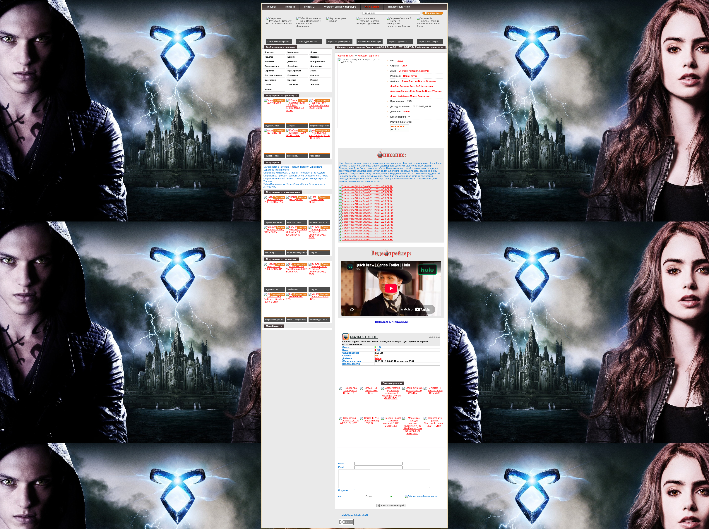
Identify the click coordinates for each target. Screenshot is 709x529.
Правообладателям (399, 7)
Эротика (314, 84)
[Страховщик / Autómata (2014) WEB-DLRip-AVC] (349, 423)
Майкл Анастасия (419, 96)
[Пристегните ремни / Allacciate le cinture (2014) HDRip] (434, 426)
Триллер (269, 57)
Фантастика (316, 66)
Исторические (317, 61)
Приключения (272, 66)
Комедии (413, 71)
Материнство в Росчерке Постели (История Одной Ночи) (293, 167)
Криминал (292, 75)
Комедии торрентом (368, 55)
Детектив (292, 61)
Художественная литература (340, 7)
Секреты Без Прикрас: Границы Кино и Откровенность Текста (295, 175)
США (404, 65)
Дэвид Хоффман (399, 96)
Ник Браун (419, 81)
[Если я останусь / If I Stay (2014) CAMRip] (412, 393)
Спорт (268, 84)
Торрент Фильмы (345, 55)
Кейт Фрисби (417, 91)
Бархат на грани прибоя (276, 170)
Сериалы (424, 71)
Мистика (291, 80)
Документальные (273, 75)
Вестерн (403, 71)
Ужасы (313, 71)
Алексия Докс (407, 86)
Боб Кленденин (424, 86)
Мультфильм (294, 71)
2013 (400, 60)
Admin (378, 358)
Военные (269, 61)
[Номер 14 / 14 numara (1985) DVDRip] (370, 423)
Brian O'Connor (433, 91)
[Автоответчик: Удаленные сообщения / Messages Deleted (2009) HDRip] (391, 398)
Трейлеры (292, 84)
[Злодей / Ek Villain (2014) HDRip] (370, 393)
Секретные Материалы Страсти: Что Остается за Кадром (294, 172)
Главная (271, 7)
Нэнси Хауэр (410, 76)
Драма (313, 52)
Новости (290, 7)
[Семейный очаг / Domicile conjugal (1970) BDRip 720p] (391, 426)
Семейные (292, 66)
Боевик (291, 57)
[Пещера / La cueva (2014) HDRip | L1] (349, 393)
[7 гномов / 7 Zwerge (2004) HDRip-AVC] (434, 393)
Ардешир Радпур (399, 91)
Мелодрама (293, 52)
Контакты (309, 7)
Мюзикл (314, 80)
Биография (270, 80)
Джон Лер (407, 81)
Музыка (268, 89)
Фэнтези (314, 75)
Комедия (269, 52)
